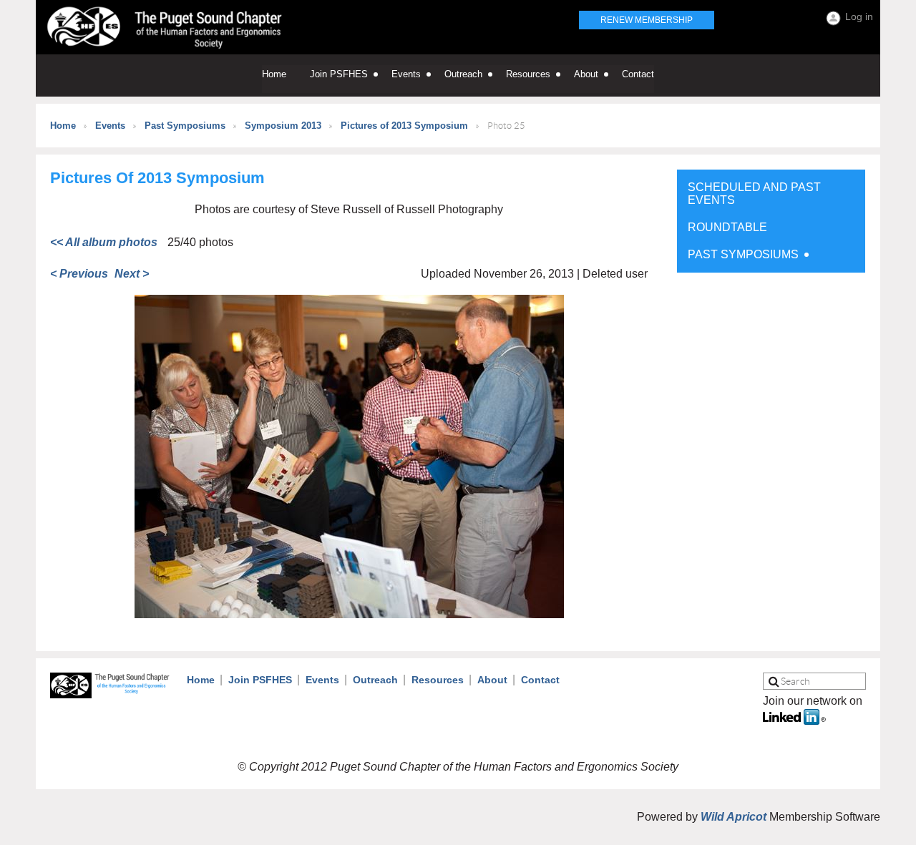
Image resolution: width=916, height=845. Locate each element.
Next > (131, 274)
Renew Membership (646, 20)
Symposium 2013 (283, 125)
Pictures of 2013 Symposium (404, 125)
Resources (437, 679)
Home (63, 125)
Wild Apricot (733, 817)
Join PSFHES (260, 679)
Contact (540, 679)
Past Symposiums (185, 125)
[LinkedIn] (794, 721)
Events (110, 125)
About (492, 679)
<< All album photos (103, 242)
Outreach (375, 679)
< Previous (79, 274)
